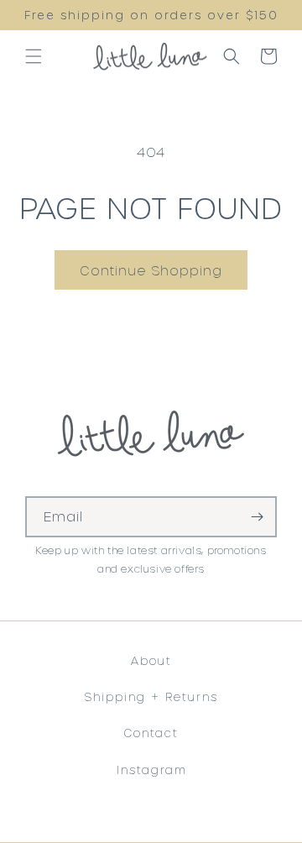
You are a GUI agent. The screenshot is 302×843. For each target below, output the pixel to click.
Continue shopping (151, 270)
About (151, 660)
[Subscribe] (256, 516)
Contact (151, 732)
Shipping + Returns (151, 696)
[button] (33, 56)
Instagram (151, 769)
